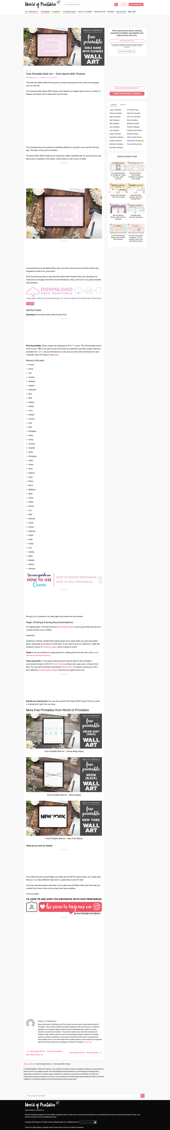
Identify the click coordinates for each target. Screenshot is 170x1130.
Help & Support (37, 1127)
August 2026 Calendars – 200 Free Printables (118, 196)
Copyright (46, 1127)
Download (30, 303)
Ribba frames (67, 667)
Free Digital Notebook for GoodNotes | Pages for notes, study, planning (118, 176)
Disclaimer (80, 1127)
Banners (110, 12)
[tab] (113, 105)
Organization (99, 12)
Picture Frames (58, 664)
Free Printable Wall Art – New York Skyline (64, 838)
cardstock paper (49, 647)
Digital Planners (85, 12)
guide (56, 355)
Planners (56, 12)
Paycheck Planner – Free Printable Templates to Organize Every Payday (135, 176)
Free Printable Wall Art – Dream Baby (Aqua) (64, 751)
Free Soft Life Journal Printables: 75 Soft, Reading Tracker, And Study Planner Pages (136, 238)
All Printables (31, 12)
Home (26, 1064)
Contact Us (28, 1127)
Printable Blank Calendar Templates (135, 216)
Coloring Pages (69, 12)
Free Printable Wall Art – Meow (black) (64, 795)
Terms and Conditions (69, 1127)
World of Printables (51, 77)
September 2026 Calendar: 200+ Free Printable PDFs (135, 197)
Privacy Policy (58, 1127)
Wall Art (132, 12)
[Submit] (116, 4)
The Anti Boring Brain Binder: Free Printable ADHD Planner (118, 237)
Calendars (45, 12)
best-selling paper (65, 627)
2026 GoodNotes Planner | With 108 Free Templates (118, 217)
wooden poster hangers (48, 670)
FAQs (51, 1127)
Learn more (88, 1042)
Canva (40, 352)
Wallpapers (121, 12)
